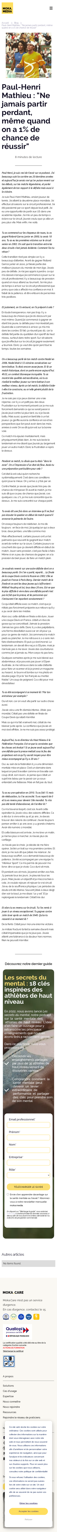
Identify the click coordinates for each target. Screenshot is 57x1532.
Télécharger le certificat (13, 1351)
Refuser (28, 1519)
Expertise (8, 1396)
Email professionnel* (22, 1119)
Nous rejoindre (11, 1406)
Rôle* (12, 1169)
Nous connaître (11, 1401)
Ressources (9, 1412)
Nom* (12, 1144)
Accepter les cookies (28, 1511)
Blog (16, 23)
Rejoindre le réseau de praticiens (21, 1417)
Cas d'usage (10, 1391)
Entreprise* (16, 1157)
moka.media (16, 1205)
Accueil (5, 23)
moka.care (11, 1214)
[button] (51, 8)
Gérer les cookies (28, 1503)
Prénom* (14, 1132)
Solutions (8, 1385)
